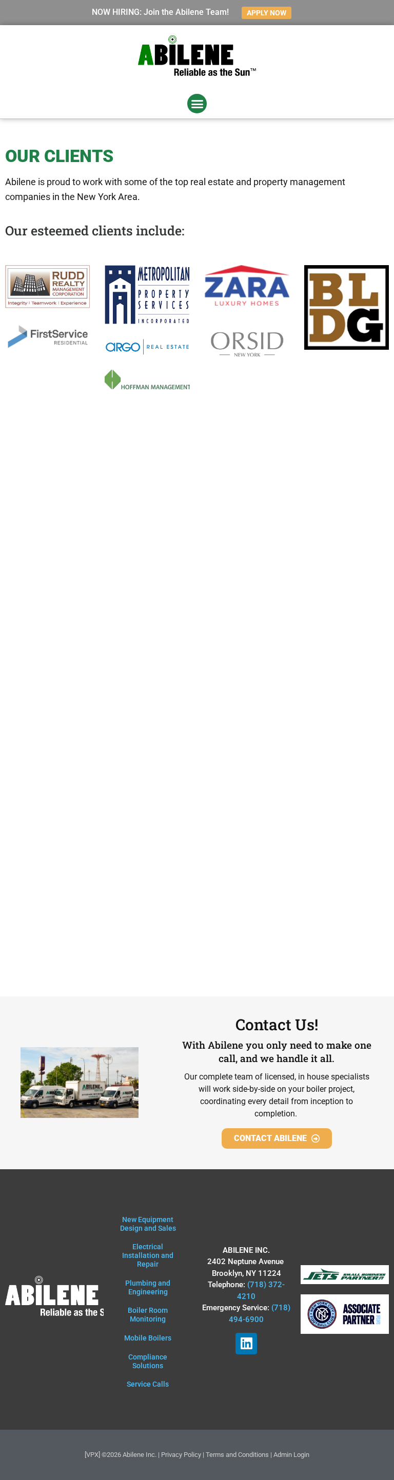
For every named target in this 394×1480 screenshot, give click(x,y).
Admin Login (291, 1454)
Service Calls (148, 1384)
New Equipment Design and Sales (148, 1223)
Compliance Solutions (147, 1361)
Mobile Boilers (147, 1338)
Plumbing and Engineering (147, 1287)
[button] (197, 103)
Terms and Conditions (237, 1454)
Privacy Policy (181, 1454)
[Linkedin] (246, 1343)
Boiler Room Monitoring (148, 1314)
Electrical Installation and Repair (147, 1255)
